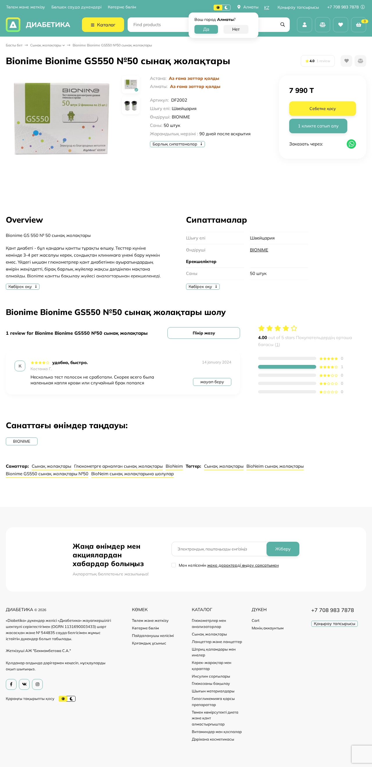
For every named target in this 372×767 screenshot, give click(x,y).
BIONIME (259, 250)
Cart (256, 620)
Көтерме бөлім (122, 7)
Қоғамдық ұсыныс (149, 643)
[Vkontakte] (24, 684)
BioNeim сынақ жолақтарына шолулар (132, 473)
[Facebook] (11, 684)
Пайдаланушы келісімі (153, 635)
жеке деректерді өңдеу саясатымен (243, 565)
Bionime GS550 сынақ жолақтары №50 (47, 473)
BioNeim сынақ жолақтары (275, 466)
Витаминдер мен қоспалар (217, 731)
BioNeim (174, 466)
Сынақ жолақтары (45, 45)
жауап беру (212, 381)
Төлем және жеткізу (25, 7)
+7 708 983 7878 (343, 7)
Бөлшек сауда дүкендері (76, 7)
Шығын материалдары (213, 691)
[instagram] (37, 684)
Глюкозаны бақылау (211, 683)
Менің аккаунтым (268, 628)
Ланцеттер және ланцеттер (217, 641)
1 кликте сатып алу (318, 126)
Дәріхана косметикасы (213, 739)
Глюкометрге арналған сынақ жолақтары (118, 466)
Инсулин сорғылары (211, 676)
